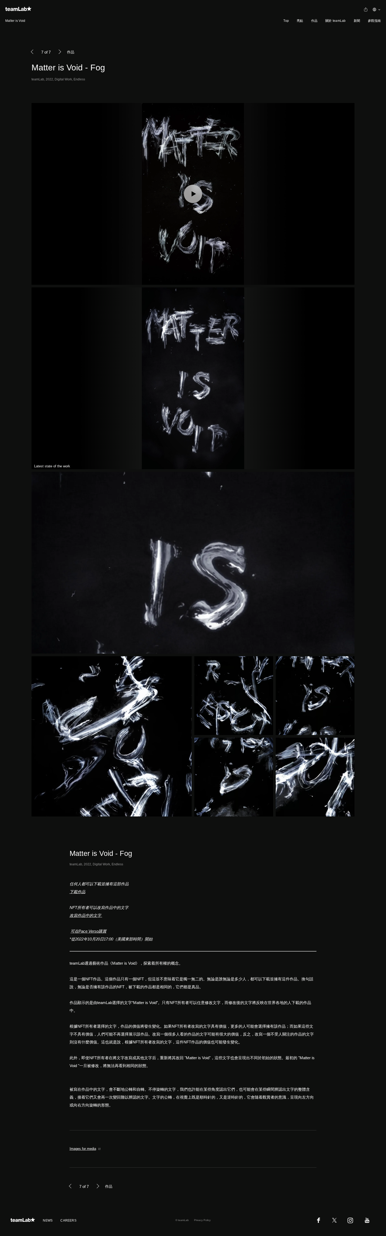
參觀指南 (374, 21)
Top (286, 21)
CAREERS (68, 1220)
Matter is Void (15, 21)
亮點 (300, 21)
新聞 (357, 21)
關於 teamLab (335, 21)
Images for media (83, 1149)
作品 (314, 21)
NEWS (48, 1220)
